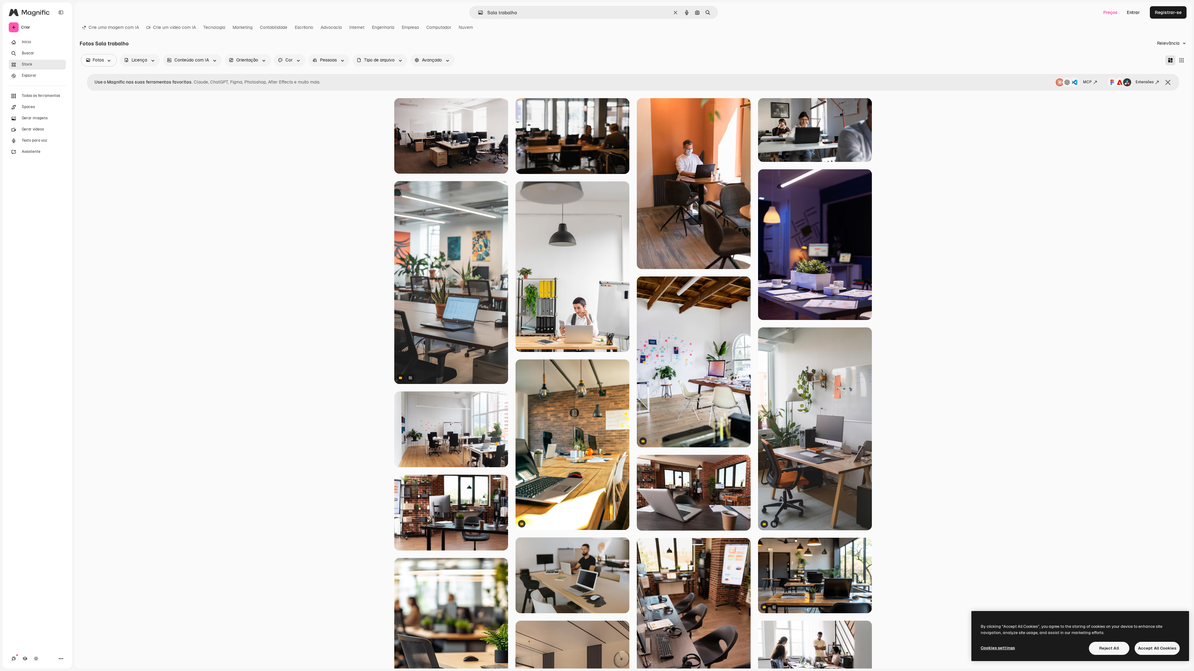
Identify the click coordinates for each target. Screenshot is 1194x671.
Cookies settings (998, 647)
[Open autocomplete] (478, 12)
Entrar (1133, 12)
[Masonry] (1170, 60)
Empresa (410, 27)
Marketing (242, 27)
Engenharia (383, 27)
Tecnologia (214, 27)
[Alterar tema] (36, 659)
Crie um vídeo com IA (174, 27)
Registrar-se (1168, 12)
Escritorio (304, 27)
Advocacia (331, 27)
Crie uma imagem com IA (114, 27)
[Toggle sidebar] (61, 12)
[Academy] (25, 659)
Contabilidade (273, 27)
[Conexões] (14, 659)
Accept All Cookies (1157, 648)
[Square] (1182, 60)
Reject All (1109, 648)
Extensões (1145, 82)
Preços (1110, 12)
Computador (438, 27)
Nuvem (466, 27)
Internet (356, 27)
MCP (1087, 82)
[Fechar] (1168, 82)
